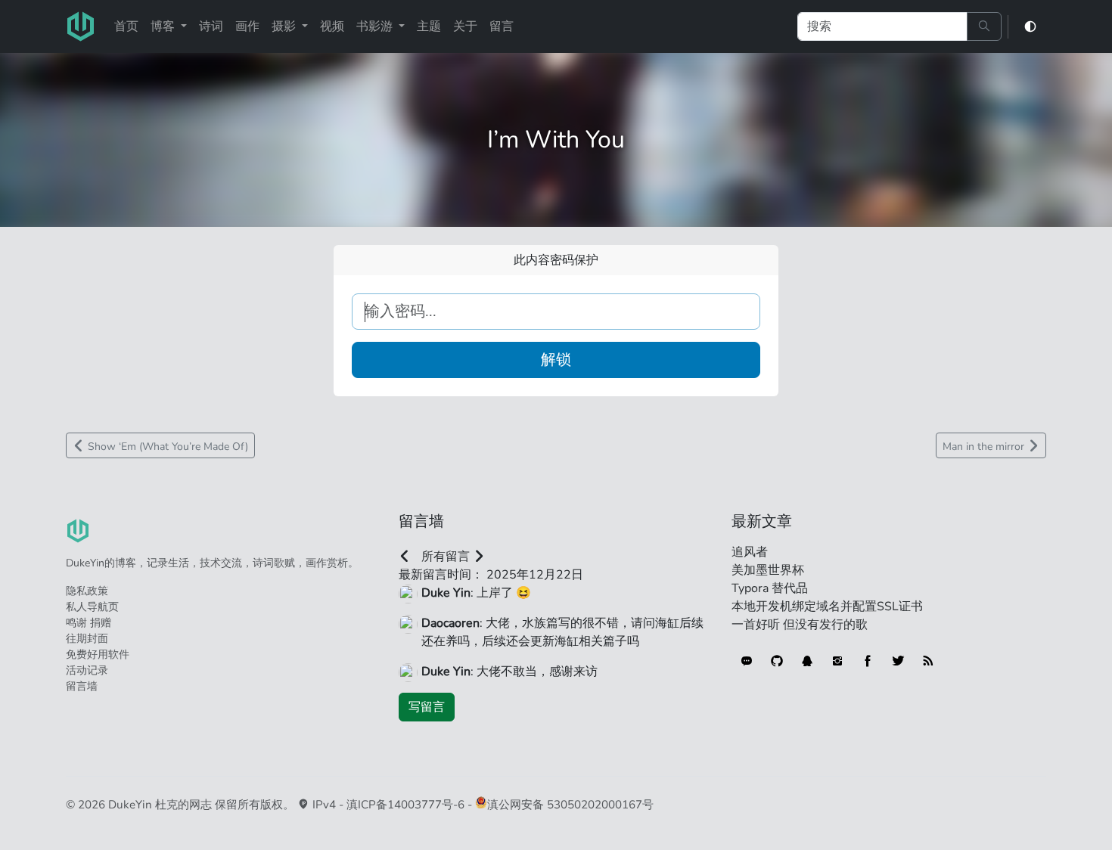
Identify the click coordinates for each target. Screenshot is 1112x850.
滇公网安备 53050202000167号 (570, 804)
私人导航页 (92, 607)
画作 (247, 26)
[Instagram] (837, 661)
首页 (126, 26)
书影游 (376, 26)
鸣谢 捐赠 (88, 623)
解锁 (556, 359)
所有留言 (445, 556)
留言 (501, 26)
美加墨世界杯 (767, 570)
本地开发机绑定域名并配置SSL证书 (827, 606)
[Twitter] (898, 661)
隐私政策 (87, 591)
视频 (332, 26)
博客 (164, 26)
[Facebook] (868, 661)
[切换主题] (1030, 27)
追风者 (749, 552)
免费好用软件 (97, 654)
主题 (429, 26)
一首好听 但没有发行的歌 (799, 624)
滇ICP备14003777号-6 (405, 804)
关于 (465, 26)
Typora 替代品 (769, 588)
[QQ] (807, 661)
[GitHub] (777, 661)
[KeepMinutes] (746, 661)
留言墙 (82, 686)
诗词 (211, 26)
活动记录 (87, 670)
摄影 (285, 26)
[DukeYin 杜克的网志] (81, 26)
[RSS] (928, 661)
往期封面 (87, 638)
